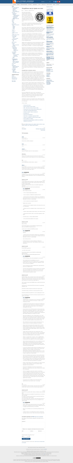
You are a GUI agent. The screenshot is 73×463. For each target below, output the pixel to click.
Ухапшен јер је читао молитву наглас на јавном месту (33, 109)
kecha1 (47, 39)
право (38, 124)
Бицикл (14, 37)
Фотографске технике (16, 72)
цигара (33, 125)
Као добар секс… (26, 113)
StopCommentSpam (16, 15)
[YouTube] (57, 1)
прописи (40, 124)
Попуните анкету (49, 65)
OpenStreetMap (15, 8)
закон (32, 124)
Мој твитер (48, 70)
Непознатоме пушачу (27, 105)
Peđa (23, 172)
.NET (13, 40)
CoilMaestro (48, 74)
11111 (53, 33)
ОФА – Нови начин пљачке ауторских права (31, 107)
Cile (47, 38)
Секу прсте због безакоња (28, 114)
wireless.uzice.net (49, 80)
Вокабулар (48, 82)
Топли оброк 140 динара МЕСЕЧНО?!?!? (30, 110)
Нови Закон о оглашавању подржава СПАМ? (31, 115)
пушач (43, 124)
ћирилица (48, 6)
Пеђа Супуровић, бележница (25, 1)
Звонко (47, 60)
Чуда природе (16, 56)
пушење (26, 125)
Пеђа (53, 28)
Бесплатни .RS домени (50, 81)
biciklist (48, 29)
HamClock (48, 75)
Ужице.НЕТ (48, 84)
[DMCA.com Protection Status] (36, 458)
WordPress (14, 14)
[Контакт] (59, 1)
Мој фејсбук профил (49, 71)
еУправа (14, 26)
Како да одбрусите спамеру (28, 118)
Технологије (13, 63)
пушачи (23, 125)
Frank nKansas (52, 34)
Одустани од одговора (39, 416)
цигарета (36, 125)
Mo (46, 35)
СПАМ (13, 28)
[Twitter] (56, 1)
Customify (45, 449)
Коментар (24, 421)
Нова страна (14, 81)
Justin (49, 34)
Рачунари (13, 43)
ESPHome (15, 49)
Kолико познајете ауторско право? (29, 106)
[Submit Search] (50, 2)
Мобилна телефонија (16, 61)
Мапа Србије (48, 82)
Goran (49, 39)
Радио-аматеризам (15, 62)
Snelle (23, 165)
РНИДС (14, 27)
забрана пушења (28, 124)
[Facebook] (54, 1)
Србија (31, 125)
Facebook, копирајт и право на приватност (31, 111)
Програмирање (14, 39)
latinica (51, 6)
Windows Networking (16, 66)
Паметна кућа (15, 48)
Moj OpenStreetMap (49, 69)
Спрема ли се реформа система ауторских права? (32, 117)
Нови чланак (14, 80)
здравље (35, 124)
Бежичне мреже (15, 67)
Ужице (13, 64)
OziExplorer (14, 9)
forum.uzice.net (48, 79)
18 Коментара (32, 10)
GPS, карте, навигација (15, 7)
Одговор (44, 173)
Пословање (15, 55)
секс (28, 125)
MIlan (50, 38)
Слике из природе (15, 38)
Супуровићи (48, 83)
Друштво (27, 10)
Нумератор (48, 76)
